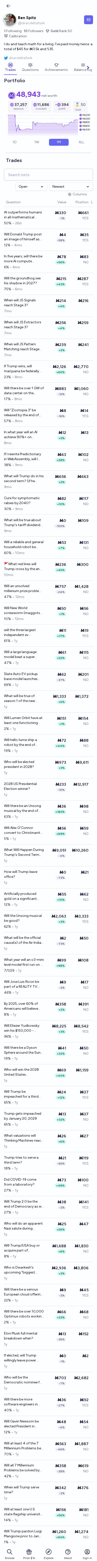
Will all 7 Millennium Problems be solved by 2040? (22, 1468)
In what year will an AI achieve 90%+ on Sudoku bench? (20, 435)
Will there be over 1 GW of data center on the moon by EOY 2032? (24, 391)
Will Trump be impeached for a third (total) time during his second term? (21, 1094)
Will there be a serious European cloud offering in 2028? (23, 1292)
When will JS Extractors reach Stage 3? (22, 324)
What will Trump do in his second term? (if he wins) (24, 479)
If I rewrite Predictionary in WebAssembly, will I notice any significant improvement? (22, 457)
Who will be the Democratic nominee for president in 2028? (23, 1380)
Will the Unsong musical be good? (23, 918)
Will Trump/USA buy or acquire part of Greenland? (22, 1248)
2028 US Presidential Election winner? (20, 786)
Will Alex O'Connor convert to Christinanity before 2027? (23, 830)
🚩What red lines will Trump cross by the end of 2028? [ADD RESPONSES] (23, 567)
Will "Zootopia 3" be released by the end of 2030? (21, 413)
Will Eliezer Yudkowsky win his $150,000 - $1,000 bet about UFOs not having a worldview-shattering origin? (23, 1028)
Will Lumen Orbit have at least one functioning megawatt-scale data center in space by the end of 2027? (23, 720)
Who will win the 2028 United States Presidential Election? (21, 1072)
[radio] (15, 142)
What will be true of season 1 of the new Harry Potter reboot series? (19, 698)
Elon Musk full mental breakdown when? (20, 1335)
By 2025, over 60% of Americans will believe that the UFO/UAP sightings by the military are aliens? (23, 1006)
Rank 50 (61, 31)
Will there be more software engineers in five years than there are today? (23, 1402)
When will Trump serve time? (21, 1489)
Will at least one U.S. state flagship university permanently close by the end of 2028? (23, 1512)
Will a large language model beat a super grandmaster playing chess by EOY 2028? (21, 654)
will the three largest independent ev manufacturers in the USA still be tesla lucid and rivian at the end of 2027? (22, 632)
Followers (34, 31)
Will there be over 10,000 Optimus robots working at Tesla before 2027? (24, 1314)
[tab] (10, 68)
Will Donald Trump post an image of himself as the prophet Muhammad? (23, 237)
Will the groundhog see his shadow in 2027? (22, 280)
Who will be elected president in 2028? (19, 764)
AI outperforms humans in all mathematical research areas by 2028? (23, 215)
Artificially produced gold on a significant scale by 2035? (20, 896)
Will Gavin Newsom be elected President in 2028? (21, 1424)
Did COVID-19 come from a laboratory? (20, 1182)
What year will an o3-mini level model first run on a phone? (24, 962)
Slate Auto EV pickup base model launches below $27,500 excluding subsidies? (21, 676)
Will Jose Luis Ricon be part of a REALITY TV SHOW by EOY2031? (21, 984)
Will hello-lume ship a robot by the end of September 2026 (20, 742)
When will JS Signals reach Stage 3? (20, 302)
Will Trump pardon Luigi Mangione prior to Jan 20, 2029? (23, 1534)
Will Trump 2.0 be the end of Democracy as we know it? (23, 1204)
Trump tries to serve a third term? (21, 1160)
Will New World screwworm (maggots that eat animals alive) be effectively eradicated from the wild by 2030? (24, 611)
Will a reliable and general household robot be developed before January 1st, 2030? (24, 545)
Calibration (18, 36)
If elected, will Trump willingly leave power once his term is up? (20, 1358)
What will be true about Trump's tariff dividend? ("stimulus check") (23, 523)
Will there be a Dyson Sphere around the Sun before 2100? (22, 1050)
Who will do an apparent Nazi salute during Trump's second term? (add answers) (23, 1226)
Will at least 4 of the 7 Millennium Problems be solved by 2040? (22, 1446)
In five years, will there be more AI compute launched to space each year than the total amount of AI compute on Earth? (23, 259)
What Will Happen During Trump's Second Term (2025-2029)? (24, 852)
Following (13, 31)
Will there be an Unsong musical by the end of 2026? (22, 808)
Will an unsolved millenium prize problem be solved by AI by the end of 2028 (23, 589)
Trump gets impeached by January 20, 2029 (22, 1116)
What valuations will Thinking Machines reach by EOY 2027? (23, 1138)
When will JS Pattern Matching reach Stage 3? (21, 347)
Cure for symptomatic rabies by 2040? (22, 500)
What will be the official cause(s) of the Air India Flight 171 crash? (22, 940)
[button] (55, 202)
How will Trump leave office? (20, 874)
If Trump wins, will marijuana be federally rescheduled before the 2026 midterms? (22, 369)
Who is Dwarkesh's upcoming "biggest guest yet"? (19, 1270)
